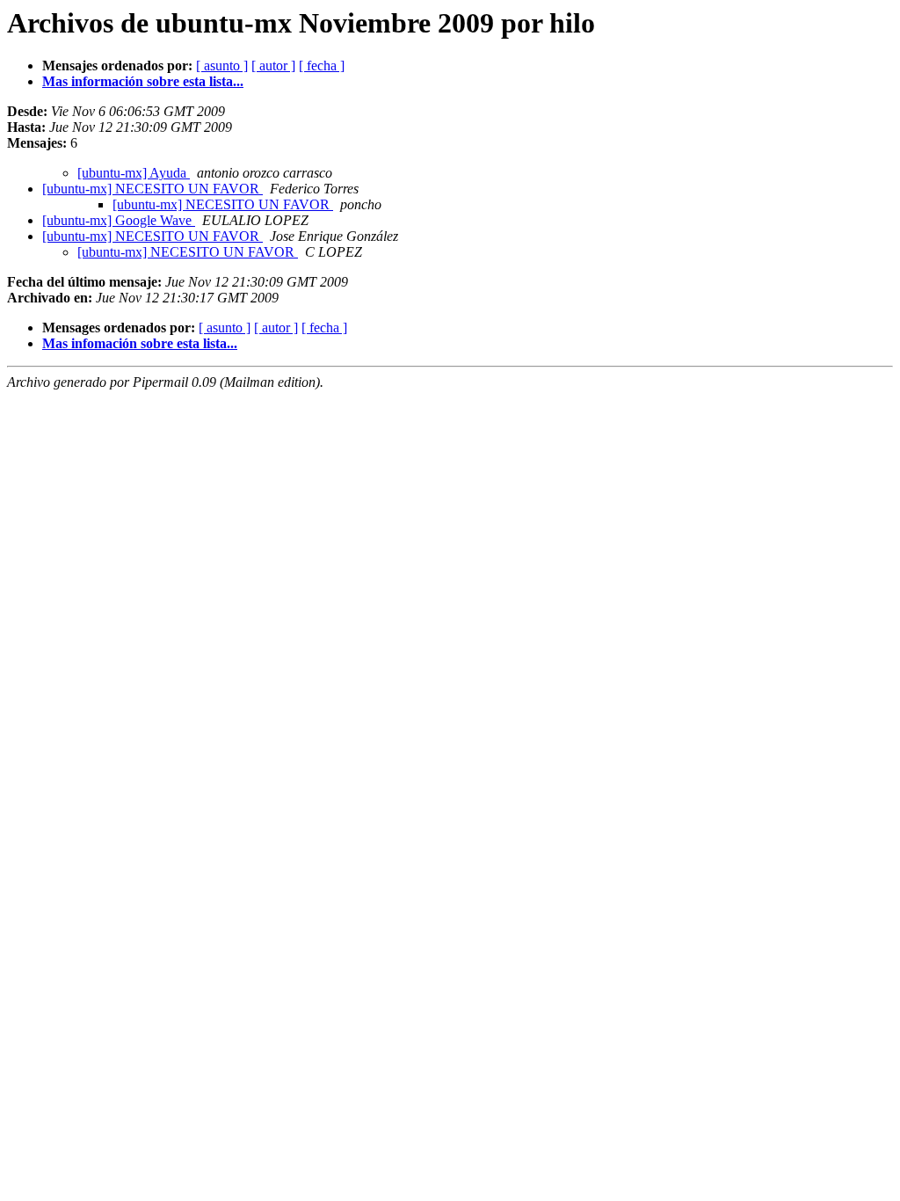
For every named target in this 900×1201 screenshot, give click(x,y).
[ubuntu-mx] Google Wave (118, 220)
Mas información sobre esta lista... (142, 81)
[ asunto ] (222, 65)
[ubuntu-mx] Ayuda (133, 172)
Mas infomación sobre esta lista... (139, 343)
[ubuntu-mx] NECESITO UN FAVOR (152, 188)
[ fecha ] (322, 65)
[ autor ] (273, 65)
